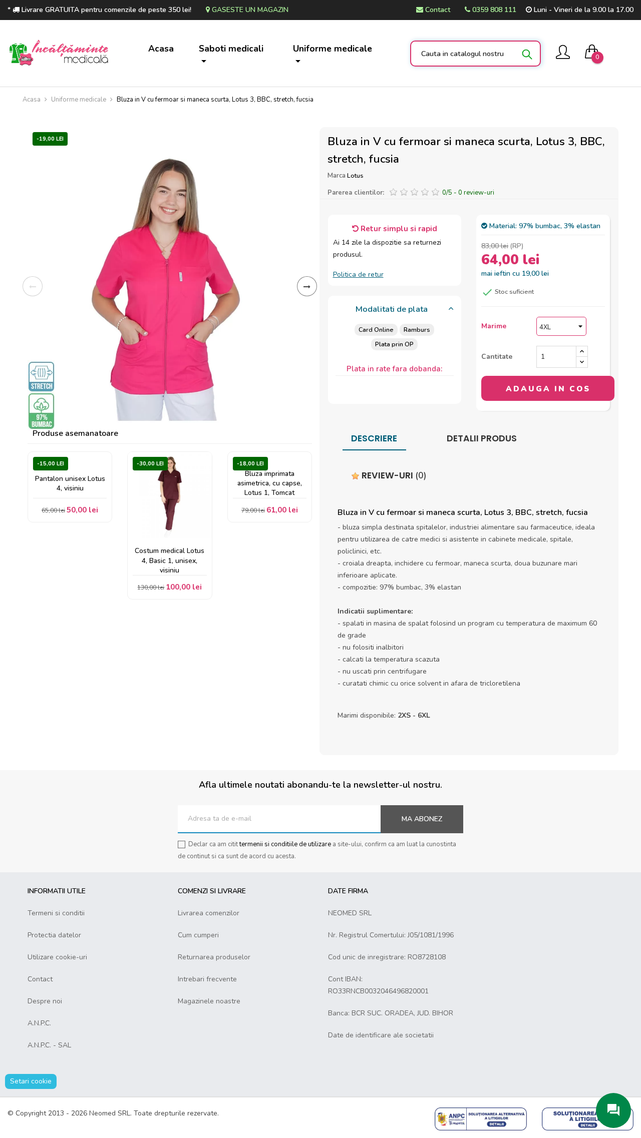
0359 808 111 (493, 10)
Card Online (376, 329)
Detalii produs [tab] (482, 438)
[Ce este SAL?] (480, 1118)
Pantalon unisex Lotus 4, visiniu (70, 483)
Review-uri (393, 475)
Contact (436, 10)
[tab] (395, 310)
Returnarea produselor (214, 957)
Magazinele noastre (209, 1001)
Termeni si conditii (56, 913)
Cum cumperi (198, 935)
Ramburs (417, 329)
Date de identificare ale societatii (381, 1035)
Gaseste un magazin (249, 10)
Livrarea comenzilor (208, 913)
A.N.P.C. (39, 1023)
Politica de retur (358, 274)
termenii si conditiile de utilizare (285, 844)
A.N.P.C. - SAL (49, 1045)
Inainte (307, 286)
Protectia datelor (54, 935)
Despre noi (45, 1001)
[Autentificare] (562, 53)
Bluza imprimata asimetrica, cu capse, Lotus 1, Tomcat (269, 483)
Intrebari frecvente (207, 979)
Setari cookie (31, 1081)
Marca (337, 175)
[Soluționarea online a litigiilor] (587, 1118)
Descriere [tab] (374, 438)
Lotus (355, 175)
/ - (468, 192)
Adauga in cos (548, 389)
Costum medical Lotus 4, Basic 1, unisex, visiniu (169, 560)
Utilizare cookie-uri (57, 957)
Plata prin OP (394, 344)
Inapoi (33, 286)
